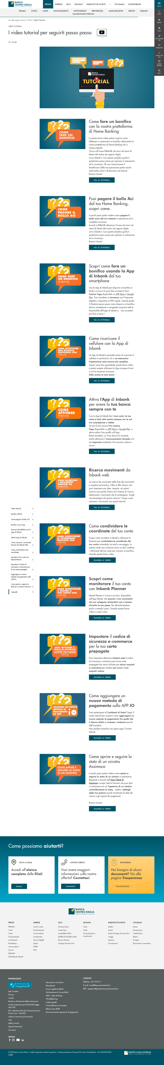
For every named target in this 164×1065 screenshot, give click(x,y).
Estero (35, 943)
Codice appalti (51, 1002)
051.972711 (96, 981)
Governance (137, 930)
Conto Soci (62, 930)
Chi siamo (137, 922)
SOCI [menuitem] (68, 4)
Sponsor (111, 940)
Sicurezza (12, 1030)
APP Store (120, 294)
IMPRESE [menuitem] (59, 4)
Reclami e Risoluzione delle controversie (23, 1001)
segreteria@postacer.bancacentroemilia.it (103, 988)
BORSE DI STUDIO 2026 (67, 936)
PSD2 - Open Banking (54, 995)
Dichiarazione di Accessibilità (57, 992)
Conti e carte (38, 926)
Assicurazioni (13, 946)
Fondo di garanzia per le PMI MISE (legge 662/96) (23, 1006)
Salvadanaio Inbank (15, 956)
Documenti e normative (142, 943)
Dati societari (13, 991)
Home (23, 20)
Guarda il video (102, 560)
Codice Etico (138, 933)
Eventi (110, 930)
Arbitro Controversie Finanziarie (25, 1016)
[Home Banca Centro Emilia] (20, 4)
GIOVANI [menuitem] (79, 4)
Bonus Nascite (63, 940)
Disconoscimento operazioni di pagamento (62, 1012)
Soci (60, 922)
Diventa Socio (63, 926)
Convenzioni (113, 943)
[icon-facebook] (9, 1040)
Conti (10, 930)
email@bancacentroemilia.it (99, 985)
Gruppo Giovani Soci (66, 943)
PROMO (11, 926)
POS (35, 950)
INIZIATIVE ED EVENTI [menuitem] (96, 4)
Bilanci (135, 936)
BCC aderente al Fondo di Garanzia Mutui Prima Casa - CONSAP (25, 1012)
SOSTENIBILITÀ (134, 4)
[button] (159, 4)
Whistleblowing (52, 998)
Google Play (124, 429)
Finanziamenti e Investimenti (89, 934)
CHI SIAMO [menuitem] (120, 4)
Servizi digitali (38, 940)
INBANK (11, 953)
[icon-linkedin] (23, 1040)
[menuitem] (22, 11)
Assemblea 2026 (64, 933)
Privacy (11, 994)
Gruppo (136, 940)
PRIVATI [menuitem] (48, 4)
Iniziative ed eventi (116, 922)
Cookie (11, 998)
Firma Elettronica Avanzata (56, 1005)
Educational (50, 985)
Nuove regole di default (54, 989)
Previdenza (12, 943)
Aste (10, 1020)
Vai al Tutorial (102, 180)
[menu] (93, 4)
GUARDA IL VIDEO (102, 808)
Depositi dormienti (15, 1026)
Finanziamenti (13, 936)
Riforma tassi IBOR (53, 1008)
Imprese (36, 922)
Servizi (11, 950)
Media (110, 926)
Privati (29, 20)
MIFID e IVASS (13, 1023)
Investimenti (12, 940)
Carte (10, 933)
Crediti (10, 1054)
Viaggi (110, 936)
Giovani (87, 922)
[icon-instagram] (13, 1040)
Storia (135, 926)
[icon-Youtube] (18, 1040)
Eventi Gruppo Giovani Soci (118, 933)
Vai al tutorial (102, 380)
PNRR (35, 946)
